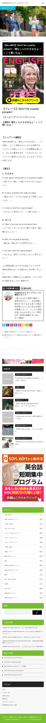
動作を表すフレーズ (7, 8)
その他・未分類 (23, 524)
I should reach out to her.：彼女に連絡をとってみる (29, 417)
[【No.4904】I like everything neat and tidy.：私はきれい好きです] (33, 351)
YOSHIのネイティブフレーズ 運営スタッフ (22, 332)
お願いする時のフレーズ (23, 519)
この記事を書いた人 (11, 288)
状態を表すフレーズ (21, 400)
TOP (3, 689)
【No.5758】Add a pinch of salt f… (13, 674)
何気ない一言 (20, 387)
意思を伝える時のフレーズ (25, 335)
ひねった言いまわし (23, 528)
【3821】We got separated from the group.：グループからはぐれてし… (26, 405)
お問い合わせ (23, 514)
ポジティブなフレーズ (23, 542)
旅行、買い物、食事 (23, 579)
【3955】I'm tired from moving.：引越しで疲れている (28, 392)
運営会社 (4, 698)
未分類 (23, 584)
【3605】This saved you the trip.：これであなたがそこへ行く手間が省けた (22, 646)
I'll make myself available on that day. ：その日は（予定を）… (29, 379)
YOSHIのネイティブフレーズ (15, 3)
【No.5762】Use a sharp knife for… (13, 657)
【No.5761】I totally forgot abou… (13, 662)
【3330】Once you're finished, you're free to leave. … (29, 443)
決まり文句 (23, 588)
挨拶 (23, 574)
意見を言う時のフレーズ (23, 570)
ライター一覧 (6, 692)
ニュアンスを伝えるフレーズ (23, 533)
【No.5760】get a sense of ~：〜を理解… (15, 666)
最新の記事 (27, 288)
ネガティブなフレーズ (23, 537)
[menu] (43, 3)
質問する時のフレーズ (23, 597)
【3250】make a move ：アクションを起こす (29, 430)
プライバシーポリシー (8, 701)
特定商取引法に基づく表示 (9, 705)
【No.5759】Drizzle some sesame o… (14, 670)
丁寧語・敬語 (23, 547)
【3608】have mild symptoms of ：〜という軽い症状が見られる (19, 627)
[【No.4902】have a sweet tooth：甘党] (12, 351)
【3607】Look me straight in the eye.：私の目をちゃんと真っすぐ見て (21, 637)
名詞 (23, 561)
